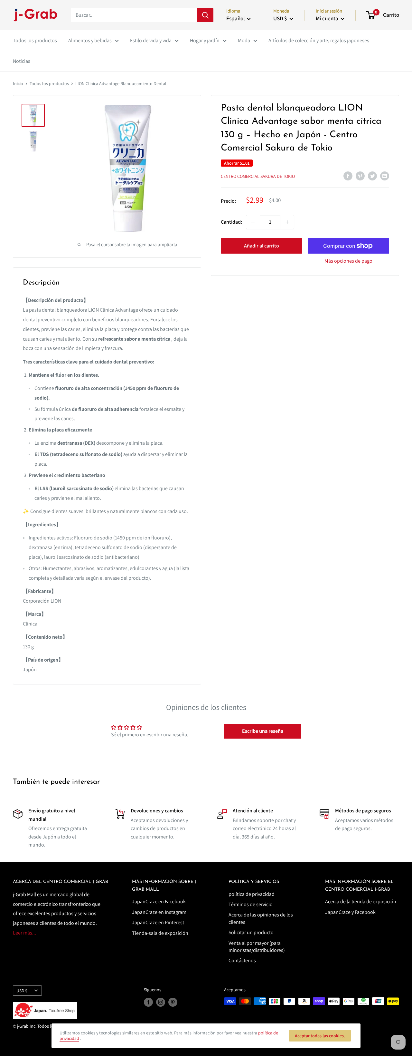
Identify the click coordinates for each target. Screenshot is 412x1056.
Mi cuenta (327, 18)
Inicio (18, 83)
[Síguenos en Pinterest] (172, 1002)
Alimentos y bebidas (90, 40)
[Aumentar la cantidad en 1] (287, 222)
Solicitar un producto (251, 932)
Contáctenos (242, 960)
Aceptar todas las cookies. (320, 1036)
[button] (262, 731)
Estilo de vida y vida (151, 40)
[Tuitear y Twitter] (372, 175)
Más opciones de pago (348, 260)
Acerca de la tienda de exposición (360, 901)
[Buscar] (205, 15)
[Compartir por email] (384, 175)
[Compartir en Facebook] (347, 175)
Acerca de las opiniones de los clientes (261, 918)
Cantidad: (231, 221)
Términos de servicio (251, 904)
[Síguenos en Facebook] (148, 1002)
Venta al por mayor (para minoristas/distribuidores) (257, 947)
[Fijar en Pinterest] (360, 175)
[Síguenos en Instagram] (160, 1002)
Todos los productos (35, 40)
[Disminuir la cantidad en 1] (253, 222)
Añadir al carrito (261, 245)
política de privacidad (252, 894)
